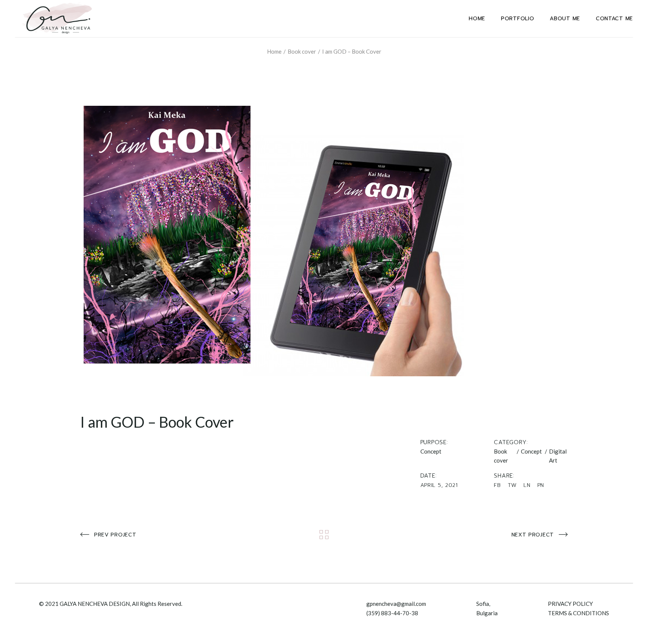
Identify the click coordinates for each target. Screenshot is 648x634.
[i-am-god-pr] (324, 232)
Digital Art (558, 456)
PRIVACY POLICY (570, 603)
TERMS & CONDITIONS (578, 613)
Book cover (501, 456)
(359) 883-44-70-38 (392, 613)
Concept (531, 451)
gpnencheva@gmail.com (396, 603)
